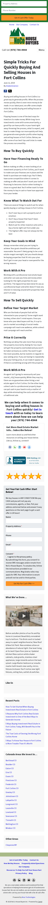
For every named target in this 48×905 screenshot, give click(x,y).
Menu (41, 50)
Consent (10, 553)
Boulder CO (10, 764)
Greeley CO (10, 792)
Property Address (14, 526)
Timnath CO (11, 820)
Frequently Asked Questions (33, 863)
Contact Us (34, 24)
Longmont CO (12, 804)
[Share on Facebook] (5, 91)
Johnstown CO (12, 796)
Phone (8, 535)
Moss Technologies (28, 897)
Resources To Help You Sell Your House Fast (24, 870)
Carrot (40, 902)
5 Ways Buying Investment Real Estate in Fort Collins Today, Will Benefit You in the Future (23, 726)
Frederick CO (11, 784)
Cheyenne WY (11, 845)
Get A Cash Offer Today (18, 860)
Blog (30, 873)
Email (9, 544)
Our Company (22, 24)
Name (8, 517)
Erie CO (9, 772)
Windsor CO (10, 828)
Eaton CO (10, 768)
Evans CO (9, 776)
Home (11, 24)
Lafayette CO (11, 800)
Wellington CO (12, 824)
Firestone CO (11, 780)
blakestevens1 (12, 86)
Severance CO (11, 816)
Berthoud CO (11, 760)
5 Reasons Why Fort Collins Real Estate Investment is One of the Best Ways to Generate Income (22, 716)
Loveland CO (11, 812)
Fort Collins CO (12, 788)
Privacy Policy (21, 873)
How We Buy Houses (12, 863)
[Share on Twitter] (10, 91)
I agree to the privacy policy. (20, 556)
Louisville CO (11, 808)
